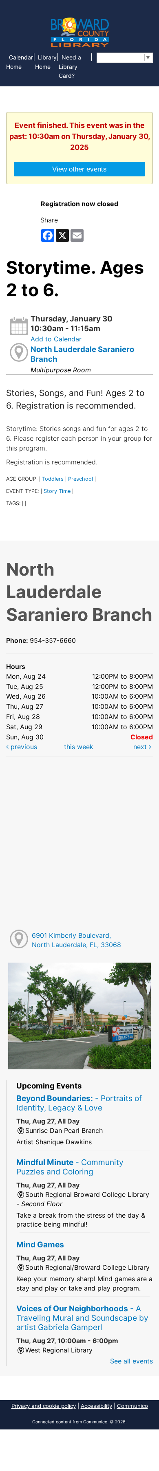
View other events (79, 169)
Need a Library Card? (70, 66)
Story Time (57, 491)
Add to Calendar (56, 339)
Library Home (46, 62)
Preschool (80, 479)
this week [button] (78, 747)
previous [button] (23, 747)
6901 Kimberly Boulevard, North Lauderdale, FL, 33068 (76, 940)
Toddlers (53, 479)
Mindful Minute (70, 1166)
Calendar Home (19, 62)
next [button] (141, 747)
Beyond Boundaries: (79, 1103)
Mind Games (40, 1244)
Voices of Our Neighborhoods (82, 1318)
